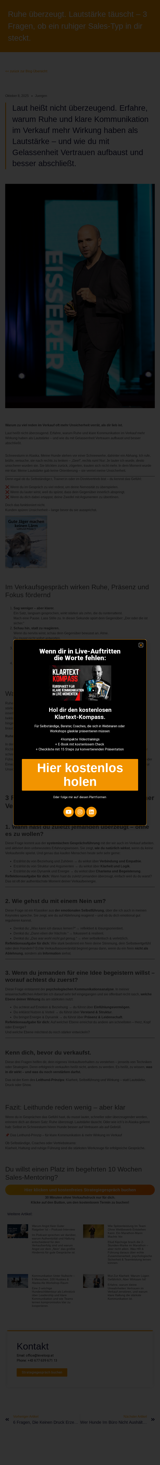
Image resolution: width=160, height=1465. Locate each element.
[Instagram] (80, 812)
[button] (140, 645)
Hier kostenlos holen (80, 775)
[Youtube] (68, 812)
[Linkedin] (91, 812)
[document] (80, 732)
